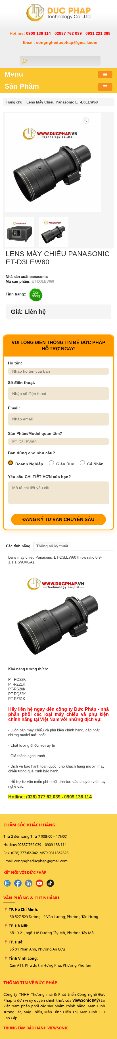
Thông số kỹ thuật (52, 546)
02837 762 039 (69, 33)
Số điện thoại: (21, 382)
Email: (14, 408)
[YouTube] (39, 883)
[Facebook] (18, 883)
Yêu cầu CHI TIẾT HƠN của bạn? (39, 476)
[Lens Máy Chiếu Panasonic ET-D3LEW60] (86, 120)
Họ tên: (15, 363)
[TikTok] (50, 883)
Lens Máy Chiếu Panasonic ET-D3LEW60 (62, 102)
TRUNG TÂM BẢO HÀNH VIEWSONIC (35, 1028)
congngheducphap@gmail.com (41, 860)
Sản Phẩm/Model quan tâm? (35, 433)
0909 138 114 (39, 33)
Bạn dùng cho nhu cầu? (31, 453)
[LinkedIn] (28, 883)
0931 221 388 (97, 33)
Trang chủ (14, 102)
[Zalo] (7, 883)
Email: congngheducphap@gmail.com (60, 42)
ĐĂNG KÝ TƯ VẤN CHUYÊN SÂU (58, 519)
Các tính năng (18, 546)
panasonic (39, 277)
